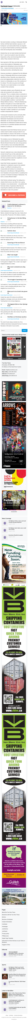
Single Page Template (7, 938)
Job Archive (5, 929)
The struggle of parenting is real (16, 279)
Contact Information (7, 921)
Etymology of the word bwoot (16, 242)
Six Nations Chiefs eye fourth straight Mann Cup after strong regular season (16, 969)
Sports (4, 964)
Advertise (11, 1015)
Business (9, 208)
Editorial (4, 949)
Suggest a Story (6, 944)
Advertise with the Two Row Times (11, 914)
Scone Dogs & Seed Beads (7, 8)
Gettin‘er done (11, 231)
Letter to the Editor (7, 990)
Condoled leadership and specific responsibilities (17, 1008)
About (7, 1015)
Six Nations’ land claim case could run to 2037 (17, 528)
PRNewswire (5, 936)
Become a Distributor (7, 919)
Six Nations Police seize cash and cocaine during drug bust (17, 521)
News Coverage (6, 518)
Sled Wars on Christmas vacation (16, 317)
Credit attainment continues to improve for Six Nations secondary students (16, 206)
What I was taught (12, 255)
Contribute (4, 924)
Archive (4, 917)
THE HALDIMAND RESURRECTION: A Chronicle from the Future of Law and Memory (16, 953)
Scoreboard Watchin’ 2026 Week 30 (17, 982)
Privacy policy (5, 933)
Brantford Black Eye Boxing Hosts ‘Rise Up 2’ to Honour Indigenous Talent (17, 976)
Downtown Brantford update (16, 535)
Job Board (4, 931)
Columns (3, 221)
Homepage (5, 926)
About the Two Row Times (8, 912)
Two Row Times (8, 1017)
